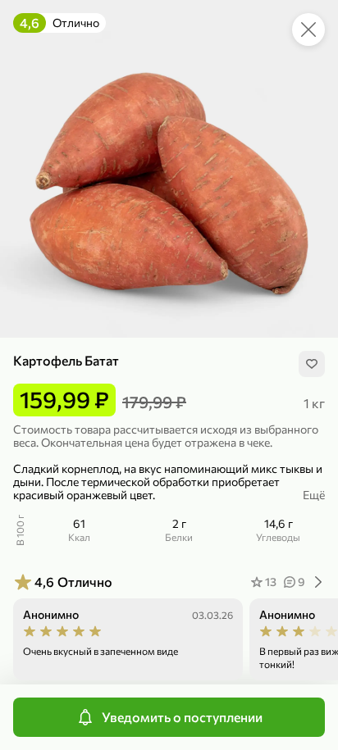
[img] (312, 364)
